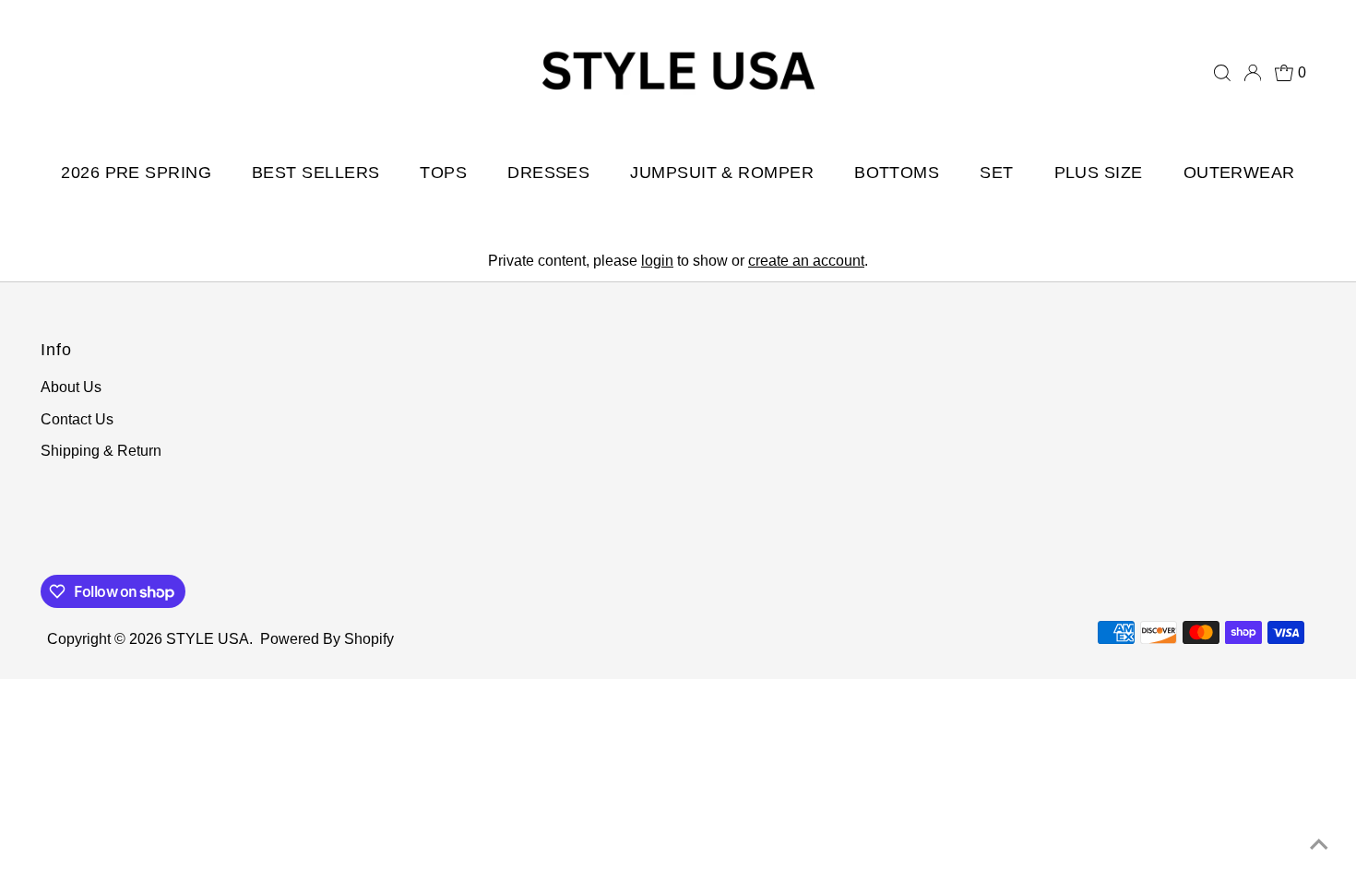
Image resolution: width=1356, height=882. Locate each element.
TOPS (443, 172)
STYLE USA (207, 639)
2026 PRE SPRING (136, 172)
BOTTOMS (896, 172)
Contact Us (77, 419)
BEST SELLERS (315, 172)
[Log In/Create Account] (1252, 73)
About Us (71, 387)
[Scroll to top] (1319, 845)
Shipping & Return (101, 451)
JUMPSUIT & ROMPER (722, 172)
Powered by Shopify (327, 639)
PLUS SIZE (1098, 172)
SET (996, 172)
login (657, 260)
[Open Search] (1222, 73)
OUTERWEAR (1239, 172)
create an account (806, 260)
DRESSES (548, 172)
